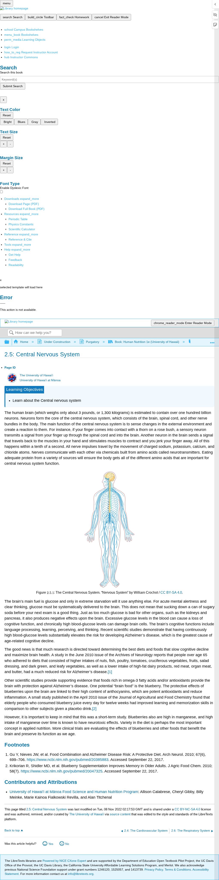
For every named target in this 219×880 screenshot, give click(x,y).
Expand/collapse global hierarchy (9, 342)
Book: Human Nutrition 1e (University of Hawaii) (147, 342)
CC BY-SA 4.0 (171, 592)
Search (11, 333)
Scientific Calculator (22, 229)
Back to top (12, 830)
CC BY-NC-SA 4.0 (187, 809)
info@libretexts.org (80, 874)
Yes (50, 844)
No (67, 844)
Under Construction (57, 342)
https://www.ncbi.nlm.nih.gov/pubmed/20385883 (67, 759)
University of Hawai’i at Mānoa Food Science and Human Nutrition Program (74, 792)
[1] (110, 672)
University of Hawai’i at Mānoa (40, 380)
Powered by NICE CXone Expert (65, 860)
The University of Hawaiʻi (36, 375)
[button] (15, 259)
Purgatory (92, 342)
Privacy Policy (154, 869)
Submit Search (13, 86)
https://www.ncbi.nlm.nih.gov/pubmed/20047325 (61, 771)
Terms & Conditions (178, 869)
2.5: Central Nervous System (46, 809)
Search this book (11, 72)
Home (24, 342)
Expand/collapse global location (212, 341)
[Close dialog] (2, 303)
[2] (94, 709)
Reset (7, 115)
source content (120, 814)
